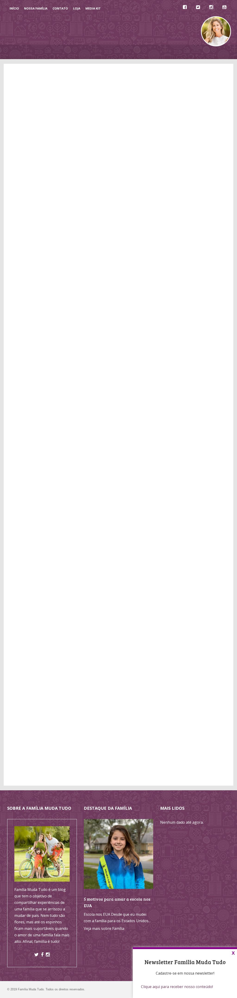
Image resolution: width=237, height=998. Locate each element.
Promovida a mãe (189, 627)
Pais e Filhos (175, 506)
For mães (182, 634)
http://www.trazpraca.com (91, 641)
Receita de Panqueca (183, 519)
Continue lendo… (17, 487)
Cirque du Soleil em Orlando (80, 455)
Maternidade (176, 492)
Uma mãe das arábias (193, 595)
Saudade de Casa (180, 533)
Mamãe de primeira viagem (197, 588)
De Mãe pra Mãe (107, 52)
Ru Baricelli (183, 601)
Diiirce (179, 614)
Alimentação (180, 423)
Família (171, 478)
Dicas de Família (75, 52)
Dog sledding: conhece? (127, 467)
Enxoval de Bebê (179, 465)
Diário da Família (159, 52)
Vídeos (132, 52)
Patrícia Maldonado (27, 341)
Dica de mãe (184, 608)
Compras (65, 88)
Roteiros (177, 451)
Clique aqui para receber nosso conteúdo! (177, 986)
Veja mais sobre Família (104, 928)
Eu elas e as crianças (191, 621)
